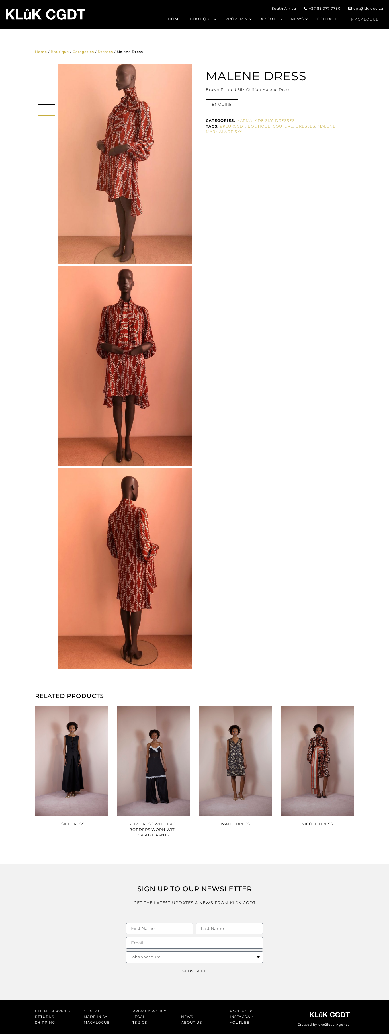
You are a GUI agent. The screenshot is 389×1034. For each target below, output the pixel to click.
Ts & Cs (139, 1022)
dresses (305, 126)
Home (41, 52)
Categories (83, 52)
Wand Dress (235, 824)
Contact (93, 1011)
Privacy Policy (149, 1011)
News (187, 1017)
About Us (191, 1022)
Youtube (239, 1022)
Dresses (105, 52)
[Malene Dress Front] (125, 366)
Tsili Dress (72, 824)
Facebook (241, 1011)
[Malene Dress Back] (125, 568)
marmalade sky (224, 131)
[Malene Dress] (125, 164)
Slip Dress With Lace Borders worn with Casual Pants (153, 829)
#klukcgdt (232, 126)
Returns (44, 1017)
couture (283, 126)
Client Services (52, 1011)
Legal (138, 1017)
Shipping (45, 1022)
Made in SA (96, 1017)
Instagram (242, 1017)
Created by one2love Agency (324, 1025)
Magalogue (97, 1022)
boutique (259, 126)
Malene (327, 126)
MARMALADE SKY (254, 120)
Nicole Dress (317, 824)
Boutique (60, 52)
